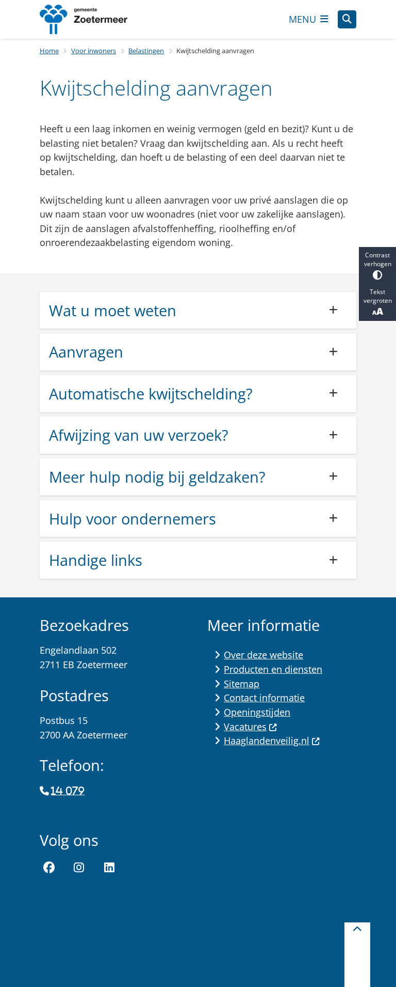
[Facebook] (49, 867)
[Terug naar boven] (357, 954)
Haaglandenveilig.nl (266, 740)
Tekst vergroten (378, 296)
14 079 (68, 791)
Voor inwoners (93, 50)
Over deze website (263, 655)
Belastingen (146, 50)
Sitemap (241, 683)
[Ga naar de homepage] (91, 19)
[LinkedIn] (109, 867)
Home (49, 50)
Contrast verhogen (377, 259)
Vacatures (245, 726)
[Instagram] (79, 867)
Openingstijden (257, 712)
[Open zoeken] (347, 19)
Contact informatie (264, 697)
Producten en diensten (273, 669)
